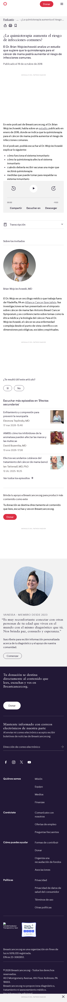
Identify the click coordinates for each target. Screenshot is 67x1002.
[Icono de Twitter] (21, 762)
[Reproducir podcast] (33, 189)
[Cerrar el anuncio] (63, 997)
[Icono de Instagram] (13, 762)
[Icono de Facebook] (5, 762)
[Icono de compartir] (5, 26)
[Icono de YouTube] (29, 762)
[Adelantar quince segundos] (53, 188)
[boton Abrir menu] (62, 4)
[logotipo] (5, 4)
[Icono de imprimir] (10, 26)
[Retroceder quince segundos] (13, 188)
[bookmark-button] (16, 26)
